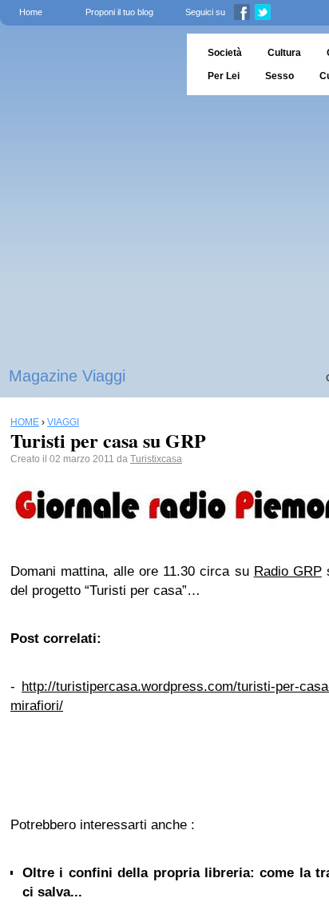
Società (225, 52)
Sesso (279, 76)
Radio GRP (288, 571)
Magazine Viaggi (67, 376)
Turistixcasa (156, 459)
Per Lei (224, 76)
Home (30, 12)
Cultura (284, 52)
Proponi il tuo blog (119, 12)
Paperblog (88, 64)
